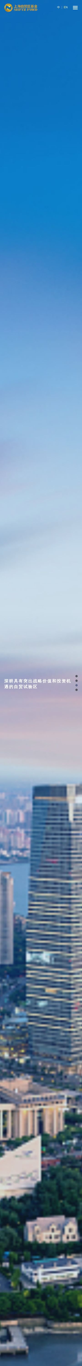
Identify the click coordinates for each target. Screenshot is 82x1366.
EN (66, 7)
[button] (76, 676)
